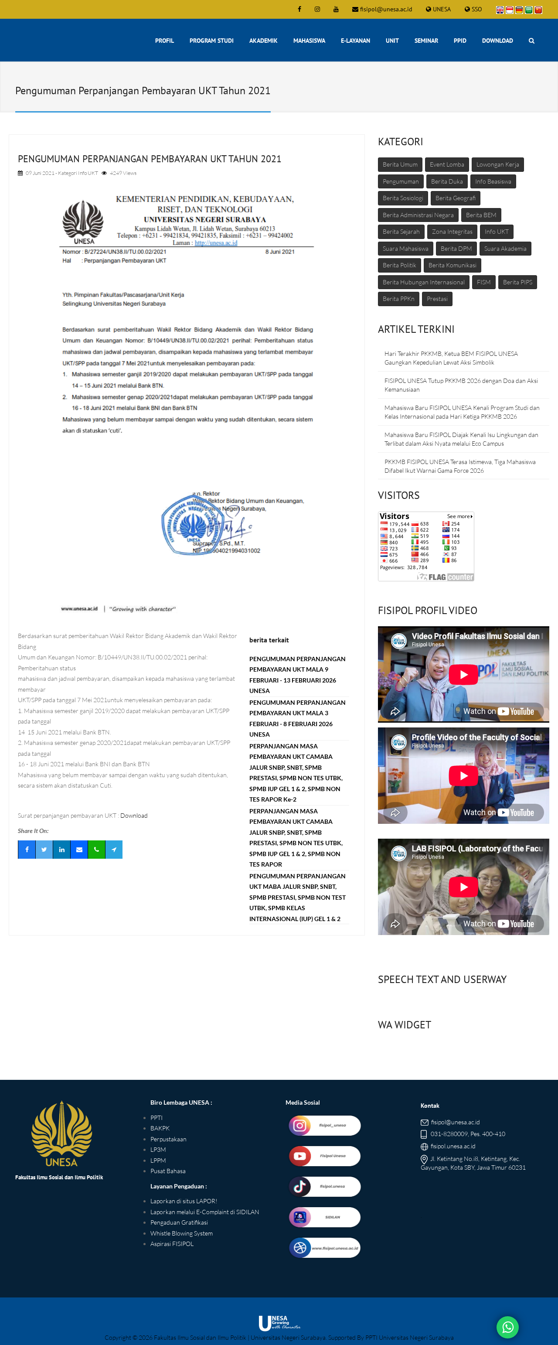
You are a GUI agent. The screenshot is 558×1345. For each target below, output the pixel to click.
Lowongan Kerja (497, 164)
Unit (392, 40)
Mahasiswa (309, 40)
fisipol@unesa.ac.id (386, 9)
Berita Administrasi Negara (418, 214)
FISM (484, 282)
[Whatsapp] (96, 849)
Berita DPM (456, 248)
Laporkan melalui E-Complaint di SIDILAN (204, 1211)
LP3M (158, 1149)
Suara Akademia (505, 248)
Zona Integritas (452, 231)
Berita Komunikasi (452, 265)
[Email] (79, 849)
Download (497, 40)
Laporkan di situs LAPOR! (184, 1201)
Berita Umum (400, 164)
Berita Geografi (456, 197)
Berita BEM (481, 214)
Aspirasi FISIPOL (172, 1243)
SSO (477, 9)
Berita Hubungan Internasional (424, 282)
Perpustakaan (168, 1139)
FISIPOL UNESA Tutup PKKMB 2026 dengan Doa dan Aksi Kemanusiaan (461, 385)
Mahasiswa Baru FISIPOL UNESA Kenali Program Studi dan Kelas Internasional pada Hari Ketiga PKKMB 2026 (462, 412)
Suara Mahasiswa (406, 248)
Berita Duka (447, 181)
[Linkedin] (61, 849)
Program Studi (212, 40)
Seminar (426, 40)
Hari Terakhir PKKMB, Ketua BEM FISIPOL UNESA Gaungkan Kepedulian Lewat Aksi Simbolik (451, 358)
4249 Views (123, 173)
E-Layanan (355, 40)
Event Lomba (447, 164)
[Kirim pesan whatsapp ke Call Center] (508, 1327)
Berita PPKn (399, 298)
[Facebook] (26, 849)
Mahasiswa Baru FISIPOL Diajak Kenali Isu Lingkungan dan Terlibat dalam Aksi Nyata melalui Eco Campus (461, 439)
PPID (460, 40)
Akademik (263, 40)
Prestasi (437, 298)
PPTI (156, 1117)
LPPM (158, 1160)
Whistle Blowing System (181, 1233)
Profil (164, 40)
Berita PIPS (517, 282)
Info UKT (88, 173)
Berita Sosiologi (403, 197)
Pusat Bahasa (168, 1170)
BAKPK (160, 1128)
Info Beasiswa (493, 181)
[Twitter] (44, 849)
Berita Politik (399, 265)
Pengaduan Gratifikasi (179, 1222)
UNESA (442, 9)
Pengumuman (401, 181)
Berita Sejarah (401, 231)
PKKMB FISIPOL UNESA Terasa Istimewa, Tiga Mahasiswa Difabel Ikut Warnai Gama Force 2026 (460, 466)
